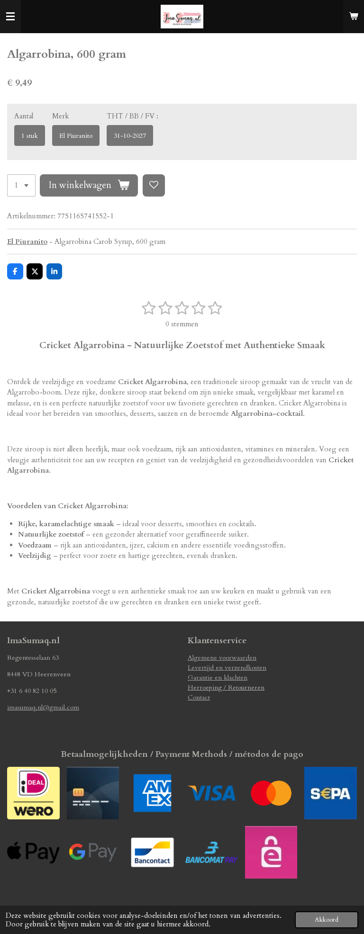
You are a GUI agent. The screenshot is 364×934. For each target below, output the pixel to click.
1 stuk (29, 135)
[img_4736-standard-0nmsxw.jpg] (330, 793)
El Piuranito (75, 135)
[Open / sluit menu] (10, 16)
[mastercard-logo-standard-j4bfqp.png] (270, 793)
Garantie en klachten (217, 677)
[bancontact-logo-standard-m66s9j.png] (152, 852)
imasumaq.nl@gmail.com (43, 707)
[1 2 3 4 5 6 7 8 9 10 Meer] (21, 185)
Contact (199, 697)
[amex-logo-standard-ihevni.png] (152, 793)
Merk (60, 116)
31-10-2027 (130, 135)
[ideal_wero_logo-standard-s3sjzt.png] (33, 793)
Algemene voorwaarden (222, 657)
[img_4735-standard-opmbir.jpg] (270, 852)
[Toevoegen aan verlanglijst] (154, 185)
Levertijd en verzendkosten (227, 667)
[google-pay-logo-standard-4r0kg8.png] (92, 852)
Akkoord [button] (326, 920)
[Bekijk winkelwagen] (353, 16)
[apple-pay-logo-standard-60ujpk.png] (33, 852)
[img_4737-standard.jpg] (92, 793)
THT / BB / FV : (132, 116)
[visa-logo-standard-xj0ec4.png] (211, 793)
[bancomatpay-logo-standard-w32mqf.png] (211, 852)
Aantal (23, 116)
